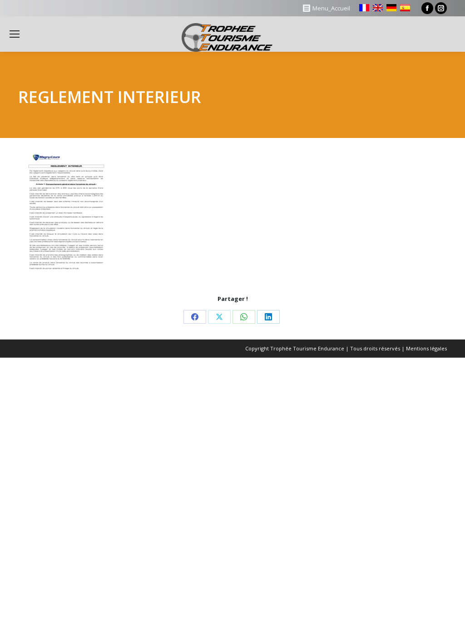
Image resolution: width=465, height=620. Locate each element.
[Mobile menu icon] (14, 34)
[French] (364, 7)
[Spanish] (405, 7)
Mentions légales (426, 348)
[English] (378, 7)
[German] (391, 7)
